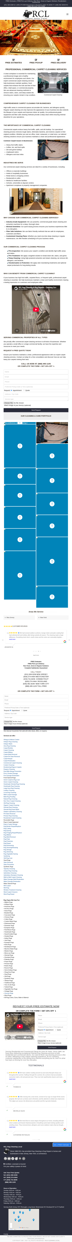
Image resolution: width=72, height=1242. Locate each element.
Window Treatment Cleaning (12, 890)
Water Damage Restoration (12, 881)
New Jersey (24, 1153)
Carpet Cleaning (9, 750)
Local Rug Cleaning (10, 792)
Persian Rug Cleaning (10, 816)
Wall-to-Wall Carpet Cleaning (13, 877)
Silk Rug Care (8, 858)
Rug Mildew (7, 835)
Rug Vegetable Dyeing (11, 854)
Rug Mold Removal (10, 837)
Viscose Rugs (8, 993)
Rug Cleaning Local (52, 1240)
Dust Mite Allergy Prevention (12, 771)
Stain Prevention (9, 864)
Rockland (39, 5)
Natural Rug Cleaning (10, 799)
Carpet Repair (8, 758)
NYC (66, 5)
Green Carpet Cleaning (11, 782)
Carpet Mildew (8, 752)
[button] (67, 14)
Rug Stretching (8, 852)
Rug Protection (8, 841)
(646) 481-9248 (60, 5)
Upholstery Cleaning (10, 873)
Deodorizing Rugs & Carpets (13, 767)
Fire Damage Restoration (11, 775)
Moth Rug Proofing (9, 797)
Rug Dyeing (7, 830)
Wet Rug (6, 888)
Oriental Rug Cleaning (11, 807)
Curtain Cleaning (9, 765)
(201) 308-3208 (8, 5)
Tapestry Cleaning (9, 868)
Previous (3, 640)
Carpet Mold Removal (10, 754)
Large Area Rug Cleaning (11, 788)
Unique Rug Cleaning (10, 871)
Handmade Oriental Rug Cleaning (14, 784)
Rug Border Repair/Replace (12, 826)
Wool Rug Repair (9, 894)
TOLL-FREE (41, 6)
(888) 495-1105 (32, 6)
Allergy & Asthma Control (11, 739)
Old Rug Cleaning (9, 803)
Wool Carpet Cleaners (10, 892)
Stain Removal (8, 862)
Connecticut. (42, 1153)
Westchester (30, 5)
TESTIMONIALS (36, 1065)
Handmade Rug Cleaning (12, 786)
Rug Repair (7, 843)
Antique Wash (8, 744)
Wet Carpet (7, 885)
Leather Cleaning (9, 790)
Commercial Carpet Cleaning (13, 763)
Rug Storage (8, 849)
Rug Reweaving (9, 845)
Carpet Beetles (8, 748)
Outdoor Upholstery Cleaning (13, 811)
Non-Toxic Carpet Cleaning (12, 801)
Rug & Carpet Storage (10, 824)
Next (69, 640)
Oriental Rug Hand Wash (11, 809)
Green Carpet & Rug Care (12, 780)
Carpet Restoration (9, 761)
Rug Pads (7, 839)
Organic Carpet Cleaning (11, 805)
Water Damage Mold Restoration (14, 879)
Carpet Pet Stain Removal (12, 756)
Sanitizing (7, 856)
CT (53, 5)
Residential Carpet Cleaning (12, 818)
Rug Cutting (7, 828)
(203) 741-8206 (47, 5)
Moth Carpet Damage (10, 794)
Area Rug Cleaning (10, 746)
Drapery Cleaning (9, 769)
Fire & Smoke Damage (11, 773)
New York (32, 1153)
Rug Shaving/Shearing (11, 847)
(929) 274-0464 (21, 5)
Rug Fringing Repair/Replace (13, 832)
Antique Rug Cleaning (10, 741)
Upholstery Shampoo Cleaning (13, 875)
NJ (14, 5)
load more (36, 655)
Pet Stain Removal (9, 813)
